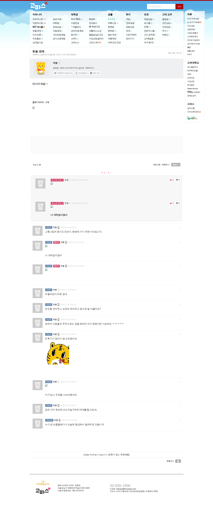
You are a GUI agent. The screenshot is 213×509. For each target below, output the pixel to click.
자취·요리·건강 (114, 42)
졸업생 (166, 19)
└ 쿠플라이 (76, 27)
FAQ (156, 491)
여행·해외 (112, 38)
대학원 (56, 23)
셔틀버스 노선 (95, 31)
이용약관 (124, 491)
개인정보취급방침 (137, 491)
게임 (128, 19)
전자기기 (130, 38)
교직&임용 (149, 38)
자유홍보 (38, 38)
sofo (112, 19)
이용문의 (149, 491)
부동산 (166, 34)
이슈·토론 (38, 34)
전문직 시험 (150, 31)
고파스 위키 (94, 42)
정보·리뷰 (58, 19)
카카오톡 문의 (193, 112)
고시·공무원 (150, 34)
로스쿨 (148, 23)
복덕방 (112, 31)
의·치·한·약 (149, 42)
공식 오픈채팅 (59, 38)
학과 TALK (76, 19)
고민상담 (167, 23)
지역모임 (167, 27)
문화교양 (130, 27)
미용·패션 (58, 31)
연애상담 (58, 27)
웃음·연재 (38, 31)
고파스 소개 (115, 491)
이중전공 (75, 23)
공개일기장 (38, 42)
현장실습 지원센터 (193, 92)
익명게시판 (39, 23)
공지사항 (191, 108)
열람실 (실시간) (96, 34)
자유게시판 (39, 19)
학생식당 (94, 26)
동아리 (75, 34)
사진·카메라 (131, 34)
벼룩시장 (113, 23)
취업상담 (149, 19)
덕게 (128, 31)
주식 (165, 31)
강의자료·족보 (77, 31)
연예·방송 (130, 23)
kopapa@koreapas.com (126, 489)
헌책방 (111, 27)
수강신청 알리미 (96, 38)
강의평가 (93, 23)
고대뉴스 (75, 42)
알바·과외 (113, 34)
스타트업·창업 (59, 34)
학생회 (92, 19)
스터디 (74, 38)
